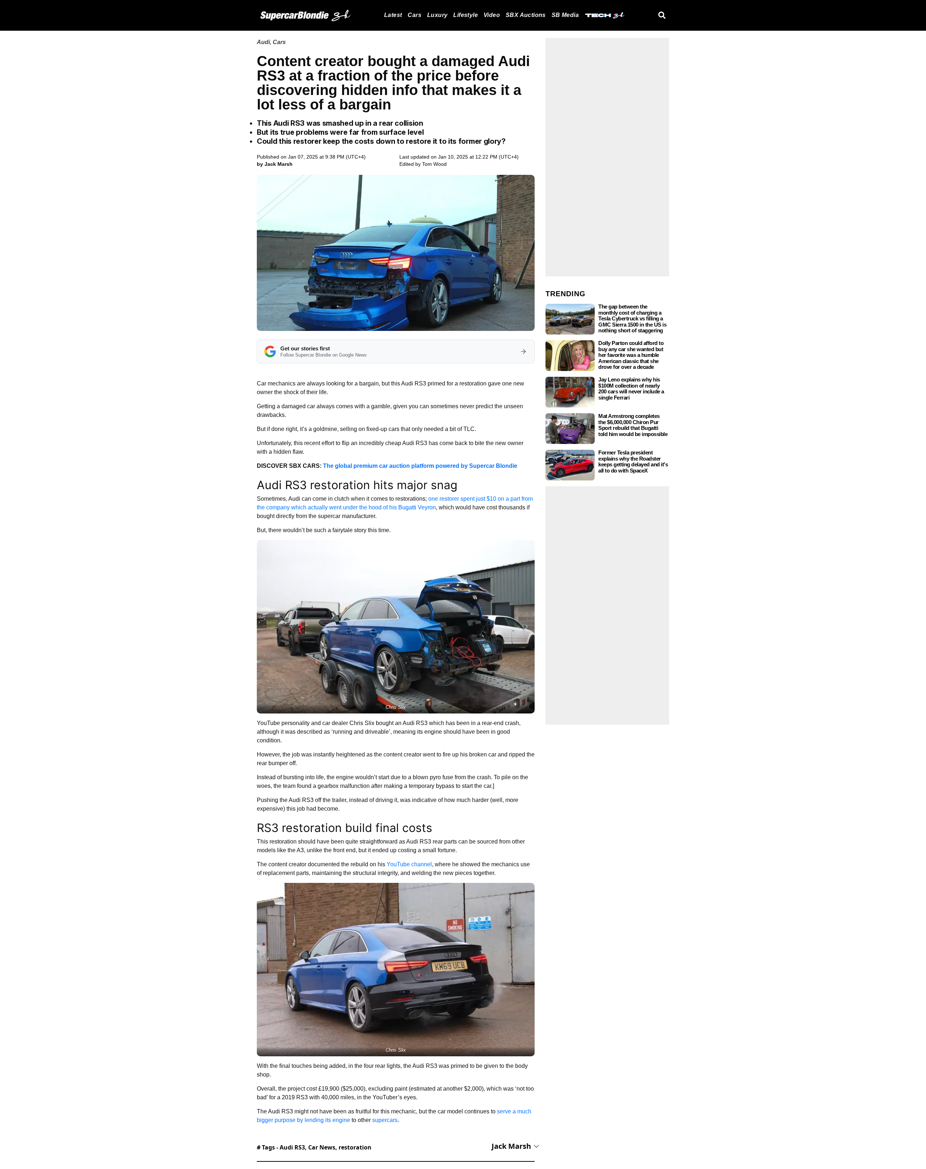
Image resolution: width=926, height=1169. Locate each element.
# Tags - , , (314, 1147)
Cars (414, 15)
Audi (263, 42)
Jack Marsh (511, 1146)
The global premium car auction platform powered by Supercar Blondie (420, 466)
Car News (321, 1147)
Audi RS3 (292, 1147)
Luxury (437, 15)
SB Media (565, 15)
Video (492, 15)
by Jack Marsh (275, 164)
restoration (355, 1147)
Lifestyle (465, 15)
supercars (385, 1120)
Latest (393, 15)
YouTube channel (409, 864)
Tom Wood (434, 164)
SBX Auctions (526, 15)
